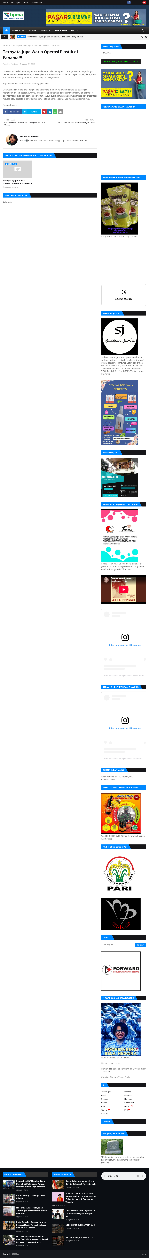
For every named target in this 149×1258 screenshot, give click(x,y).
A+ (18, 1254)
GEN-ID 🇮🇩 (105, 1110)
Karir (103, 1106)
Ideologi (127, 1091)
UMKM (104, 1102)
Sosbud (104, 1099)
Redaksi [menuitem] (33, 30)
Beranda (6, 45)
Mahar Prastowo (11, 64)
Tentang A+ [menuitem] (18, 30)
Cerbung (15, 45)
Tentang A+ (15, 2)
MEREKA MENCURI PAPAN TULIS (80, 1225)
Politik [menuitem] (75, 30)
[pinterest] (144, 2)
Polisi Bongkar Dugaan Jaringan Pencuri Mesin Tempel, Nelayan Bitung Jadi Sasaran (31, 1225)
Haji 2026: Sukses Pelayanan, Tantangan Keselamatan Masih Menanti (31, 1210)
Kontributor (37, 2)
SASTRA (104, 1113)
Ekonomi (128, 1095)
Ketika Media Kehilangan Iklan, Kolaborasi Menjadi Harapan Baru (80, 1213)
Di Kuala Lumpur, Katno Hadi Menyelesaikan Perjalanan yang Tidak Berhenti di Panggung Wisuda (80, 1197)
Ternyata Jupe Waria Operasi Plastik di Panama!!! (17, 182)
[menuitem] (6, 30)
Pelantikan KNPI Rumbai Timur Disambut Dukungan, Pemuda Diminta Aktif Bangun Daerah (31, 1184)
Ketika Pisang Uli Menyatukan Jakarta (30, 1197)
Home (5, 2)
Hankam (128, 1099)
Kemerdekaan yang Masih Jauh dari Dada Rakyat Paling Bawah (55, 36)
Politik (104, 1095)
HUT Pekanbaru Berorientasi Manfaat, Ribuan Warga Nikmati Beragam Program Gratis (32, 1239)
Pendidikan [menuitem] (61, 30)
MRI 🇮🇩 (127, 1110)
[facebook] (129, 2)
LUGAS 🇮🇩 (128, 1106)
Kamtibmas (129, 1102)
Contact (26, 2)
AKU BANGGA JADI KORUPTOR (79, 1237)
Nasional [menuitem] (46, 30)
